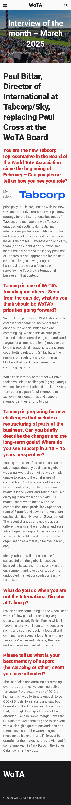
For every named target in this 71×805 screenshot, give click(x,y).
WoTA (35, 5)
